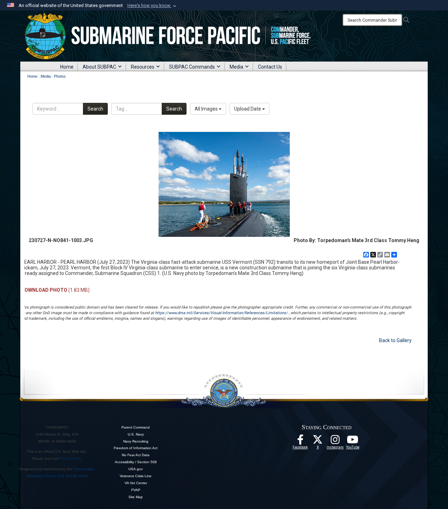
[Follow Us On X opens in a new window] (318, 441)
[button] (152, 5)
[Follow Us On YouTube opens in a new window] (353, 441)
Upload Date (248, 109)
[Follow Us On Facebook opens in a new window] (300, 441)
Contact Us (270, 67)
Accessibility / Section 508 (136, 462)
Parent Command (135, 427)
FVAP (135, 490)
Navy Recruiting (135, 441)
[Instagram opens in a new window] (335, 441)
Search (95, 109)
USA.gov (135, 469)
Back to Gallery (395, 340)
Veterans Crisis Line (136, 476)
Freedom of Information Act (136, 448)
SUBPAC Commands (192, 67)
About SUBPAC (99, 67)
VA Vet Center (136, 483)
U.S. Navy (136, 434)
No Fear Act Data (135, 455)
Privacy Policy (70, 458)
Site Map (135, 497)
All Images (207, 109)
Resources (142, 67)
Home (67, 67)
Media (236, 67)
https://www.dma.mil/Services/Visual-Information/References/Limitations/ (221, 313)
